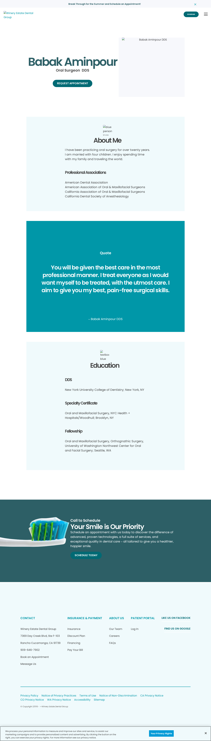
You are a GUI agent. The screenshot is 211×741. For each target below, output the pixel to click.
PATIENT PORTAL (143, 618)
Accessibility (82, 700)
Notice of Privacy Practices (59, 695)
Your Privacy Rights (161, 733)
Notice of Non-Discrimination (118, 695)
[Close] (205, 733)
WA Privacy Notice (59, 700)
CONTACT (27, 618)
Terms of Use (87, 695)
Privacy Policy (29, 695)
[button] (206, 14)
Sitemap (99, 700)
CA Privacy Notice (151, 695)
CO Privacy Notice (32, 700)
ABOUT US (116, 618)
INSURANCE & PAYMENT (84, 618)
